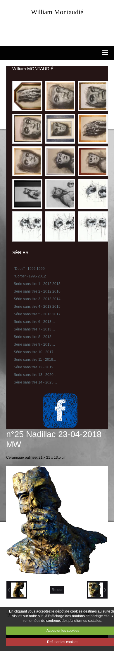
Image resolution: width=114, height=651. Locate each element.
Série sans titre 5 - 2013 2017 (37, 314)
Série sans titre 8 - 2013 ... (34, 337)
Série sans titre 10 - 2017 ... (35, 352)
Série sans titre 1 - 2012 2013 (37, 284)
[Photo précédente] (16, 590)
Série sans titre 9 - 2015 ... (34, 344)
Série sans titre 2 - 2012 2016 (37, 291)
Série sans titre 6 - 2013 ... (34, 321)
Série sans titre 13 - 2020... (35, 374)
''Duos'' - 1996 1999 (29, 268)
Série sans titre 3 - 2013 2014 (37, 299)
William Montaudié (57, 12)
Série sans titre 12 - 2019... (35, 367)
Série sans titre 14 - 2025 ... (35, 382)
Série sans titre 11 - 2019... (35, 359)
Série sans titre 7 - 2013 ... (34, 329)
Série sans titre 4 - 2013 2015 (37, 306)
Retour (57, 590)
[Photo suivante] (97, 590)
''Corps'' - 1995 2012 (30, 276)
